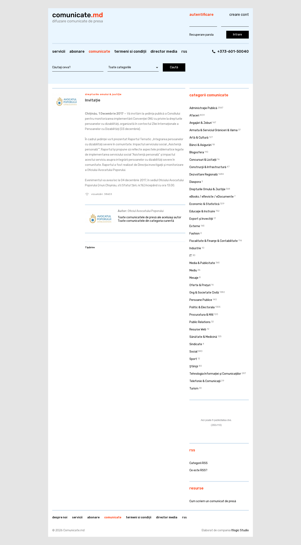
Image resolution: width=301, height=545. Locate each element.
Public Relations (199, 322)
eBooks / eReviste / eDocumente (211, 196)
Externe (194, 226)
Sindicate (195, 344)
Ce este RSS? (198, 470)
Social (193, 351)
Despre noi (59, 517)
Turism (193, 388)
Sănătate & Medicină (203, 337)
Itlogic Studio (240, 530)
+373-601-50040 (233, 51)
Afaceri (194, 115)
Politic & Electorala (202, 307)
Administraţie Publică (203, 108)
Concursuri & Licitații (202, 160)
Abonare (77, 51)
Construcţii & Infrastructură (207, 167)
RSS (184, 51)
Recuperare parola (201, 34)
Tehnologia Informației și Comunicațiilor (215, 373)
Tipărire (90, 247)
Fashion (194, 233)
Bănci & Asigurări (200, 145)
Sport (193, 359)
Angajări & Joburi (200, 123)
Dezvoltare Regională (203, 174)
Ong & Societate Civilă (204, 292)
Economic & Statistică (204, 204)
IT (190, 255)
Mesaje (193, 278)
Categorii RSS (198, 463)
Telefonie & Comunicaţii (205, 381)
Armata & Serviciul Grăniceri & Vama (213, 130)
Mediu (193, 270)
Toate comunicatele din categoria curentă (146, 221)
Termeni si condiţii (130, 51)
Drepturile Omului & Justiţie (103, 94)
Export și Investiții (201, 219)
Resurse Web (197, 329)
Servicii (58, 51)
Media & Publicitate (202, 263)
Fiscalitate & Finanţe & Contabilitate (213, 241)
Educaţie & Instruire (202, 211)
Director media (163, 51)
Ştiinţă (193, 366)
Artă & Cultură (198, 137)
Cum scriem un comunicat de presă (212, 501)
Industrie (195, 248)
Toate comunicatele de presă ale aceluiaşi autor (149, 217)
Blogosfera (196, 152)
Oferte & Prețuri (199, 285)
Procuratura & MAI (201, 314)
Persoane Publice (200, 300)
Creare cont (239, 14)
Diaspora (195, 182)
